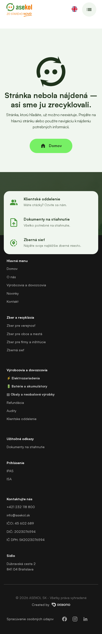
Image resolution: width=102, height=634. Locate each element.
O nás (11, 277)
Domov (12, 269)
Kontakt (13, 301)
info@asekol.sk (18, 515)
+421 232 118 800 (21, 507)
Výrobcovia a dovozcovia (26, 285)
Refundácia (15, 403)
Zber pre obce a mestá (24, 334)
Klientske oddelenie (22, 419)
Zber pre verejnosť (21, 325)
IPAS (10, 471)
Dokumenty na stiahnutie (26, 447)
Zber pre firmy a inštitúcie (26, 342)
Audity (11, 411)
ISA (9, 479)
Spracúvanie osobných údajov (30, 619)
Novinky (13, 293)
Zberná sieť (15, 350)
